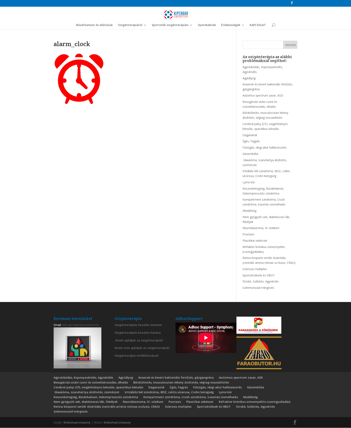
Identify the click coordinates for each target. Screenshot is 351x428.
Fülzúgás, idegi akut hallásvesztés (265, 147)
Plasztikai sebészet (255, 240)
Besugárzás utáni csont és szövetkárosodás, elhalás (91, 382)
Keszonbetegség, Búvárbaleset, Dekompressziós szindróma (96, 397)
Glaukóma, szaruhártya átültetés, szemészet (86, 392)
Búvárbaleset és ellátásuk (94, 25)
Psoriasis (248, 234)
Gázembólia (250, 154)
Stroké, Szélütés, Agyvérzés (261, 281)
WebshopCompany (77, 422)
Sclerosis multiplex (255, 269)
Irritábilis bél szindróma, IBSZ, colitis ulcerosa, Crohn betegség (169, 392)
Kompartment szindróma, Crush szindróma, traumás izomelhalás (190, 397)
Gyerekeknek (207, 25)
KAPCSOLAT (258, 25)
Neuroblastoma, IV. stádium (261, 228)
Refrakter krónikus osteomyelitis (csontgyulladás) (254, 402)
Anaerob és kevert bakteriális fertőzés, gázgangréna (176, 377)
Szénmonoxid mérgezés (258, 288)
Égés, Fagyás (251, 141)
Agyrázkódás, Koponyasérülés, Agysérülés (83, 377)
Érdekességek (230, 25)
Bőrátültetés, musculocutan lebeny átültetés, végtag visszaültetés (181, 382)
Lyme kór (249, 182)
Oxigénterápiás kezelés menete (138, 325)
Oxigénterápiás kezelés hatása (138, 333)
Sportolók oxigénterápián (170, 25)
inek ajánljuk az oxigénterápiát (140, 340)
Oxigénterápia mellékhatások (137, 355)
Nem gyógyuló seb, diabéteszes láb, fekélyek (86, 402)
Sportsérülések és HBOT (259, 275)
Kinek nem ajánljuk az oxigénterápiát (142, 348)
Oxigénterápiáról (130, 25)
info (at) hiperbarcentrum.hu (80, 325)
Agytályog (249, 78)
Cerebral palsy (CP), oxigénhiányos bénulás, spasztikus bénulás (98, 387)
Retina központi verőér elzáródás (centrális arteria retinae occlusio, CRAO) (107, 406)
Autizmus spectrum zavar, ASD (263, 95)
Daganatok (250, 135)
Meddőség (249, 211)
